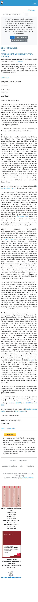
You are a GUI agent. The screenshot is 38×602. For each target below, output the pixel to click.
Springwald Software (27, 478)
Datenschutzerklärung (19, 41)
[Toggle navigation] (34, 2)
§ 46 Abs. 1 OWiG (15, 403)
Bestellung (31, 10)
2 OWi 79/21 (20, 61)
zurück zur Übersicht (8, 428)
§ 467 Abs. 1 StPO (20, 411)
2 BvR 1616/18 (8, 239)
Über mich (12, 461)
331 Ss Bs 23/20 (22, 217)
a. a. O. (31, 360)
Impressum (23, 461)
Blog (21, 466)
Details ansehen (21, 37)
